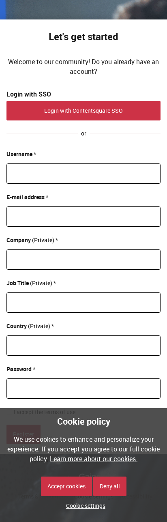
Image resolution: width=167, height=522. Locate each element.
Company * (32, 240)
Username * (21, 154)
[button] (83, 505)
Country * (30, 326)
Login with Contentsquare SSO (83, 110)
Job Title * (31, 283)
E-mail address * (27, 197)
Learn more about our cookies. (93, 458)
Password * (20, 369)
